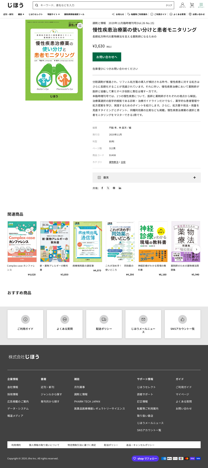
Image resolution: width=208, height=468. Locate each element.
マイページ (182, 394)
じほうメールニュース (143, 330)
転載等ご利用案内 (148, 408)
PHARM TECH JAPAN (87, 401)
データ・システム (18, 408)
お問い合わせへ (106, 57)
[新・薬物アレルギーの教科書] (55, 241)
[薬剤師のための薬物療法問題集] (186, 241)
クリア (169, 5)
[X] (108, 188)
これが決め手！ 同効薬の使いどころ (119, 267)
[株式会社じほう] (15, 5)
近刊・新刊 (47, 387)
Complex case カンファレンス (21, 267)
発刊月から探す (50, 401)
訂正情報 (142, 401)
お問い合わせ (184, 408)
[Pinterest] (114, 188)
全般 (123, 162)
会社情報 (12, 387)
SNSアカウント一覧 (182, 329)
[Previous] (11, 249)
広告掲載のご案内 (18, 401)
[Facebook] (102, 188)
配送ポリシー (104, 329)
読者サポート (145, 394)
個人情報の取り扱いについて (44, 445)
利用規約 (16, 445)
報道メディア (15, 416)
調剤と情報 (81, 394)
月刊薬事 (79, 387)
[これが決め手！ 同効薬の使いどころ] (120, 241)
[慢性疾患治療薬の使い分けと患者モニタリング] (80, 25)
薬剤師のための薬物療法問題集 (185, 267)
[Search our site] (37, 5)
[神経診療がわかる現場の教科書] (153, 241)
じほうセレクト (146, 387)
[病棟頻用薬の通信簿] (88, 241)
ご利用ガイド (25, 329)
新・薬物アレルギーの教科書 (54, 267)
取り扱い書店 (145, 416)
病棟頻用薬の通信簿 (83, 265)
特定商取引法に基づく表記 (82, 445)
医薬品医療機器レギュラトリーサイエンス (99, 408)
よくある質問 (65, 329)
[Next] (196, 249)
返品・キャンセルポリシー (140, 445)
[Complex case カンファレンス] (22, 241)
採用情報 (12, 394)
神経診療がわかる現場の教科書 (152, 267)
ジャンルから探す (51, 394)
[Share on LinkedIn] (120, 188)
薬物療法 (113, 162)
